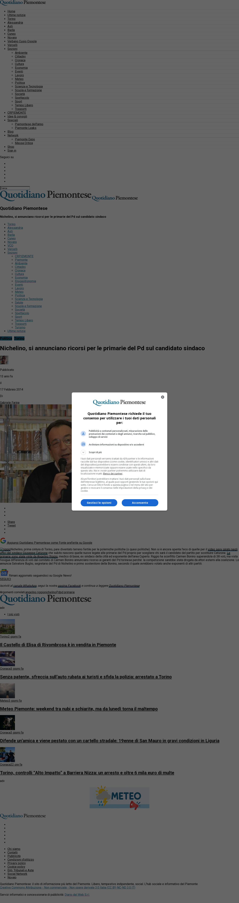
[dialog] (119, 451)
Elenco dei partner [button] (112, 473)
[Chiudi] (162, 397)
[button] (119, 452)
